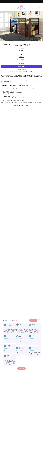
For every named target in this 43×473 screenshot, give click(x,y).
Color (21, 54)
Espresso (21, 56)
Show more (21, 368)
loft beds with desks (36, 102)
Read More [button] (11, 332)
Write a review (33, 320)
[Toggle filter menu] (39, 320)
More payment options (21, 69)
